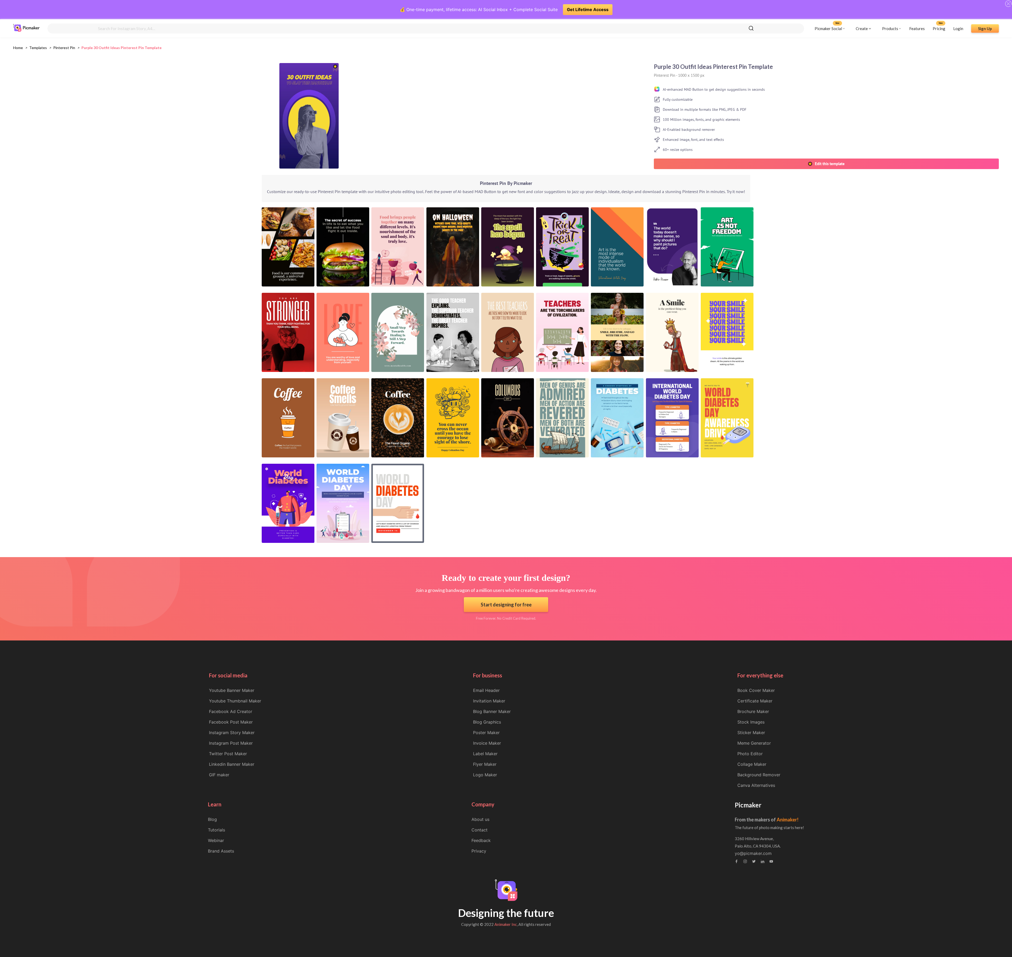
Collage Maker (751, 764)
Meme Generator (754, 743)
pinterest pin (64, 47)
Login (958, 28)
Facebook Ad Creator (230, 711)
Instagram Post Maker (231, 743)
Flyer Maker (485, 764)
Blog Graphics (487, 722)
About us (480, 819)
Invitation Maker (489, 701)
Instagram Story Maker (232, 732)
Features (917, 28)
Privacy (478, 851)
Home (18, 47)
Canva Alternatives (756, 785)
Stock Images (751, 722)
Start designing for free (506, 604)
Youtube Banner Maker (231, 690)
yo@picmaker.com (753, 853)
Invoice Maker (487, 743)
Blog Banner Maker (492, 711)
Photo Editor (750, 753)
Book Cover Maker (756, 690)
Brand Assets (221, 851)
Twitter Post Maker (228, 753)
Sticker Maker (751, 732)
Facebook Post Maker (231, 722)
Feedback (481, 840)
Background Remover (758, 774)
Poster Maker (486, 732)
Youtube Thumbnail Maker (235, 701)
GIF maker (219, 774)
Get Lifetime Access (588, 9)
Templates (38, 47)
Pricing (939, 28)
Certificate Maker (754, 701)
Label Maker (485, 753)
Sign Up (985, 28)
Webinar (216, 840)
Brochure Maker (753, 711)
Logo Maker (485, 774)
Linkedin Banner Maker (231, 764)
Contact (479, 829)
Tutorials (216, 829)
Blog (212, 819)
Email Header (486, 690)
